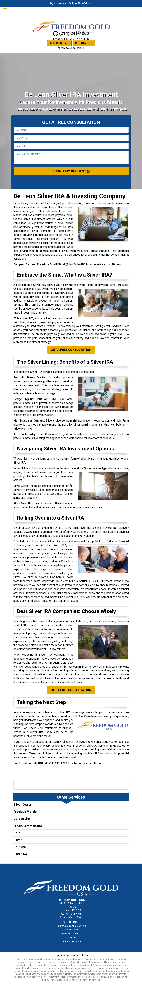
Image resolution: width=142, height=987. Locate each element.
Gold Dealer (21, 819)
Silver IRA (20, 854)
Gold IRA (19, 847)
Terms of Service (71, 933)
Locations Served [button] (70, 941)
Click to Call (60, 43)
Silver (17, 840)
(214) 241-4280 (73, 33)
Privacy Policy (71, 929)
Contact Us (85, 43)
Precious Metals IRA (27, 826)
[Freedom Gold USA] (71, 882)
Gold (16, 833)
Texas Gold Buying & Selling (71, 925)
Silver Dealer (22, 804)
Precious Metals (25, 811)
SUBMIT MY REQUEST (69, 171)
